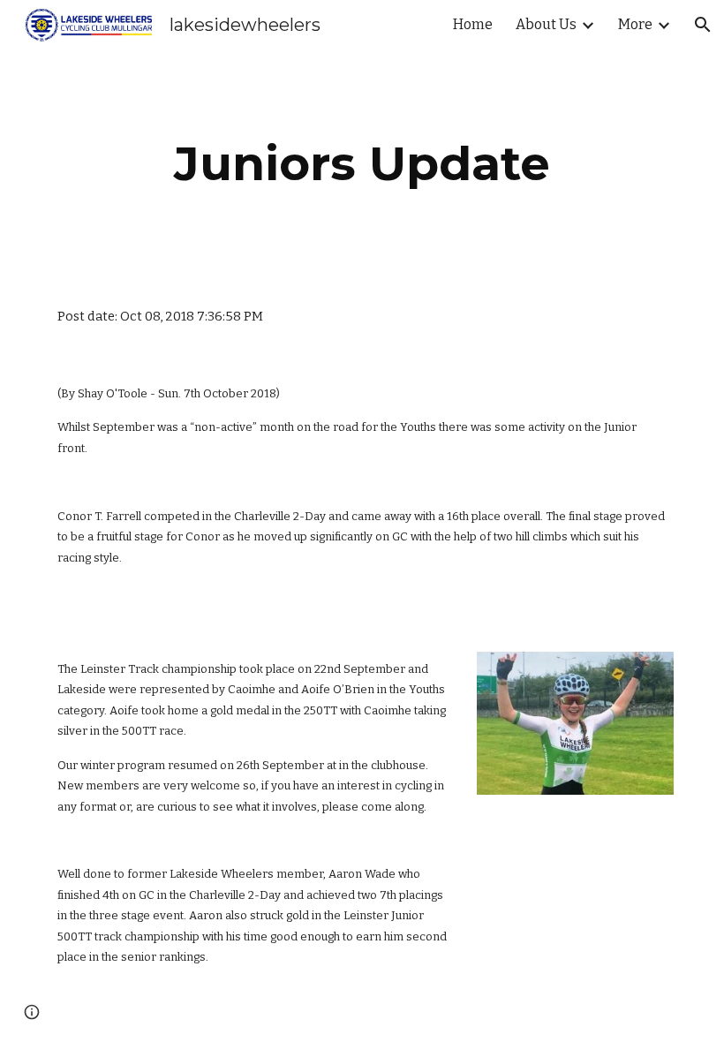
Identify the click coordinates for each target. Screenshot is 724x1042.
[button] (703, 25)
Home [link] (473, 24)
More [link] (635, 24)
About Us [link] (546, 24)
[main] (362, 164)
